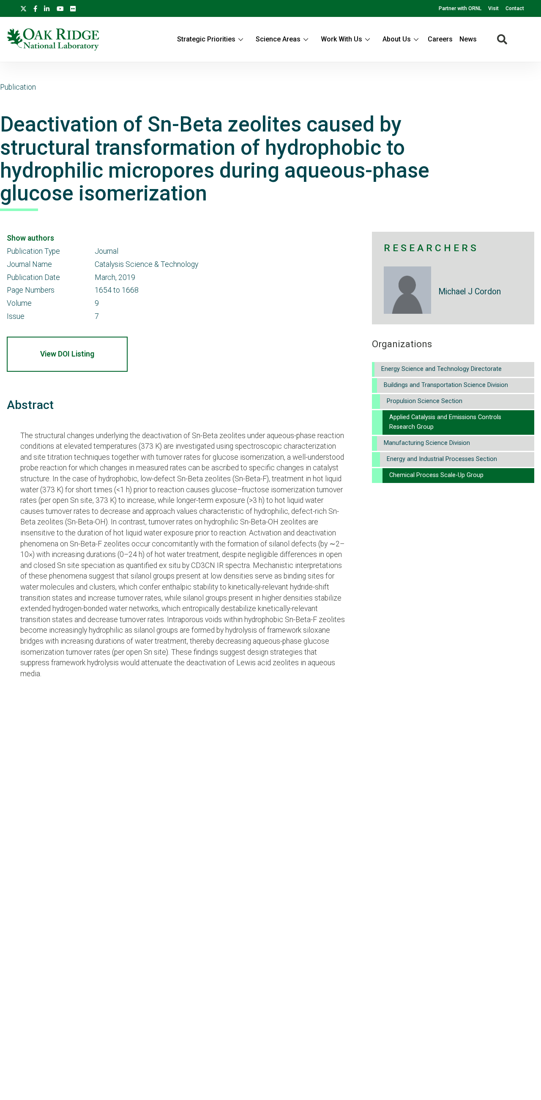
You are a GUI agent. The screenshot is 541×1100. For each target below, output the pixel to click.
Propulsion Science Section (424, 401)
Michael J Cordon (469, 291)
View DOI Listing (67, 354)
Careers (440, 39)
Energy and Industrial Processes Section (442, 459)
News (468, 39)
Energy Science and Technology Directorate (441, 369)
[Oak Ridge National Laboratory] (53, 39)
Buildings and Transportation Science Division (446, 385)
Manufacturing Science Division (427, 443)
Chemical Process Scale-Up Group (436, 475)
